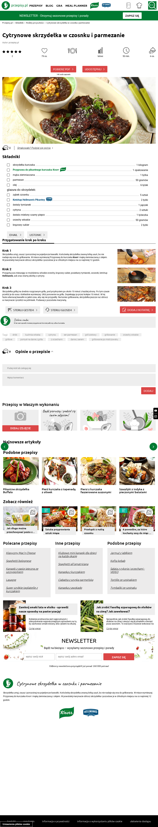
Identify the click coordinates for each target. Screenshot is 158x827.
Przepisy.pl (7, 22)
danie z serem (77, 339)
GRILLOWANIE (110, 335)
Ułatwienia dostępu (140, 821)
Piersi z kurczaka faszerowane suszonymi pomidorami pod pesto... (96, 491)
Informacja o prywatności (55, 821)
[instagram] (155, 416)
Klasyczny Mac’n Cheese (20, 552)
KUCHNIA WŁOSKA (32, 335)
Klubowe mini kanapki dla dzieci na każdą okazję (77, 554)
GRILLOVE (8, 339)
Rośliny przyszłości (35, 22)
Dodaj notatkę (138, 309)
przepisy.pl (14, 42)
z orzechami (56, 339)
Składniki (19, 22)
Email (13, 234)
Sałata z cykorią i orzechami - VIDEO (127, 570)
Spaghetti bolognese (18, 560)
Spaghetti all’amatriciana (73, 564)
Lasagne (11, 579)
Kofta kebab (117, 560)
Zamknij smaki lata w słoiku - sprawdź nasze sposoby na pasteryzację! (43, 609)
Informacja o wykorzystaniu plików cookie (99, 821)
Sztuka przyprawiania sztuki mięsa (57, 531)
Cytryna (52, 335)
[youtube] (155, 411)
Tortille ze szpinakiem (123, 579)
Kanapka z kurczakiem (71, 571)
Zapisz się (119, 657)
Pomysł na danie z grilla (31, 339)
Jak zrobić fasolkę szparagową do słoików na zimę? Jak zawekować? (124, 609)
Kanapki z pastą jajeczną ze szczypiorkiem (22, 570)
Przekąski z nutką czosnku (94, 531)
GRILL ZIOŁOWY (90, 335)
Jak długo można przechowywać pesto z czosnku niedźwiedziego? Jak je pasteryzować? (20, 530)
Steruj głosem (61, 310)
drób (15, 335)
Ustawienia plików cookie (16, 824)
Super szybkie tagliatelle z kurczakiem (22, 589)
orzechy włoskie (130, 335)
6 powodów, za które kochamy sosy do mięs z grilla (136, 531)
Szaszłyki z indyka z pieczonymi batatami (133, 491)
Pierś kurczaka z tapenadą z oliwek (59, 491)
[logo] (15, 5)
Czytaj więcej (35, 628)
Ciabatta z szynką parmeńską (75, 579)
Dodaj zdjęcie (20, 428)
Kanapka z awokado (70, 587)
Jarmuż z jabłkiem (121, 552)
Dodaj (148, 390)
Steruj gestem (23, 310)
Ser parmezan (70, 335)
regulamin (28, 821)
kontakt (11, 821)
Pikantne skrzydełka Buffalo (16, 491)
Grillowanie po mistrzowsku (105, 339)
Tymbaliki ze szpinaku (123, 587)
